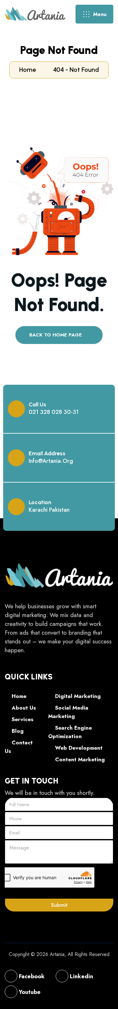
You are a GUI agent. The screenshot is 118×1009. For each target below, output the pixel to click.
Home (29, 69)
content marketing (79, 759)
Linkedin (80, 976)
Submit (59, 905)
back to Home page (56, 334)
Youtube (29, 992)
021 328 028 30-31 (54, 412)
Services (21, 719)
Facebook (31, 976)
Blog (17, 731)
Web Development (78, 748)
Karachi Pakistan (49, 510)
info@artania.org (51, 461)
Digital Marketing (77, 696)
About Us (23, 707)
